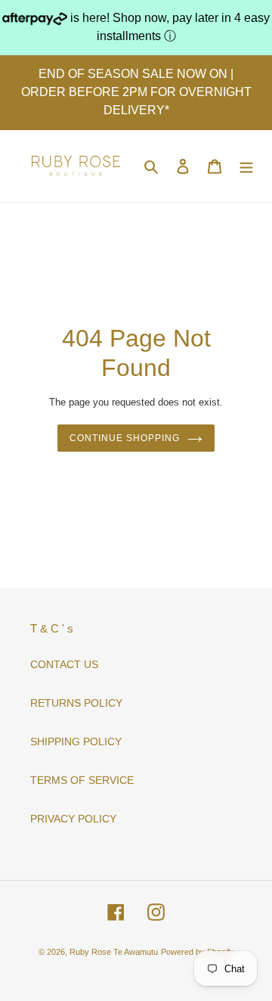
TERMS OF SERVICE (82, 780)
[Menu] (246, 166)
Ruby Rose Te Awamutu (114, 951)
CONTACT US (64, 664)
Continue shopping (124, 438)
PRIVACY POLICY (73, 819)
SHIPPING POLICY (76, 741)
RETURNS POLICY (76, 703)
